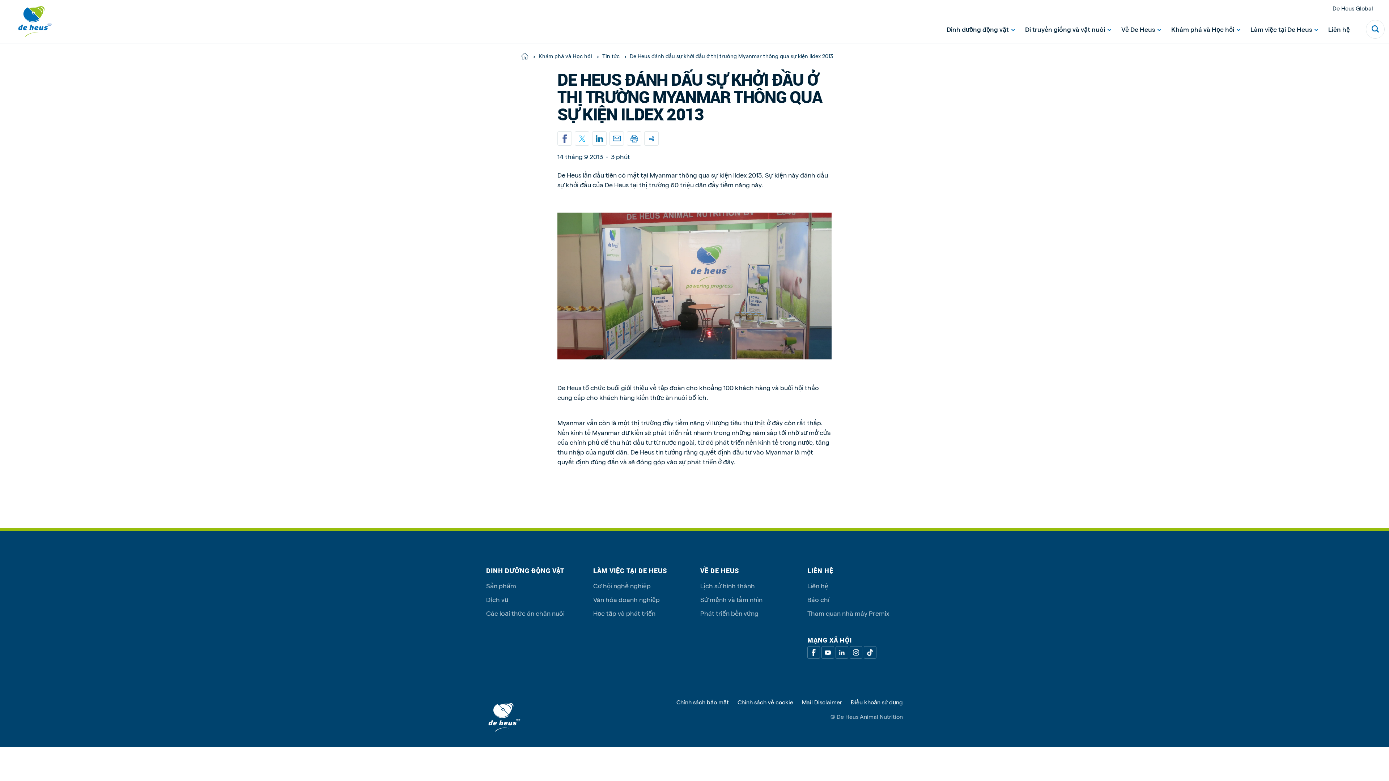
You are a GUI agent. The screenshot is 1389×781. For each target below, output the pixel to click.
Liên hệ (1339, 29)
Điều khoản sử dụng (877, 702)
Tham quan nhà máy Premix (848, 613)
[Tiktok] (870, 652)
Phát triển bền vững (729, 613)
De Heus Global (1353, 8)
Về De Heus (1138, 29)
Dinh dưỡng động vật (978, 29)
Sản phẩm (501, 585)
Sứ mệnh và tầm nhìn (731, 599)
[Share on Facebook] (564, 138)
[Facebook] (813, 652)
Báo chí (818, 599)
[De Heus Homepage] (29, 21)
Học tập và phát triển (624, 613)
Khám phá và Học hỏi (1202, 29)
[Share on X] (582, 138)
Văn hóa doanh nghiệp (626, 599)
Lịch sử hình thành (727, 585)
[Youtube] (827, 652)
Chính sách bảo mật (702, 702)
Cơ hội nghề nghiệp (622, 585)
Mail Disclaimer (822, 702)
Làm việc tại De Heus (1281, 29)
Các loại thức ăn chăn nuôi (525, 613)
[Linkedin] (599, 138)
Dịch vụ (497, 599)
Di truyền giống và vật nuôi (1065, 29)
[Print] (634, 138)
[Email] (616, 138)
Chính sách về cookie (765, 702)
